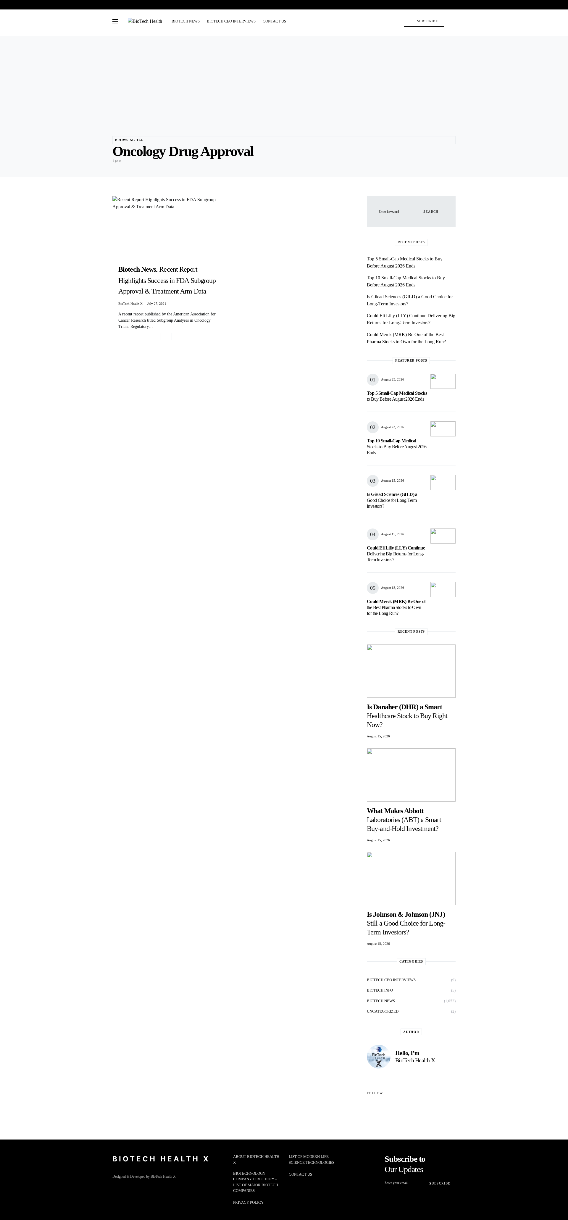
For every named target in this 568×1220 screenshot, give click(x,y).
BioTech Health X (130, 303)
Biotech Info (380, 990)
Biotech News (381, 1001)
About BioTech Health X (256, 1159)
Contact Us (300, 1174)
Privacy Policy (248, 1202)
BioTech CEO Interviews (391, 980)
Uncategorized (382, 1011)
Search (430, 211)
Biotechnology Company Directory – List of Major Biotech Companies (255, 1182)
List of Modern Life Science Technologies (311, 1159)
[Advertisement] (284, 77)
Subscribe (427, 21)
